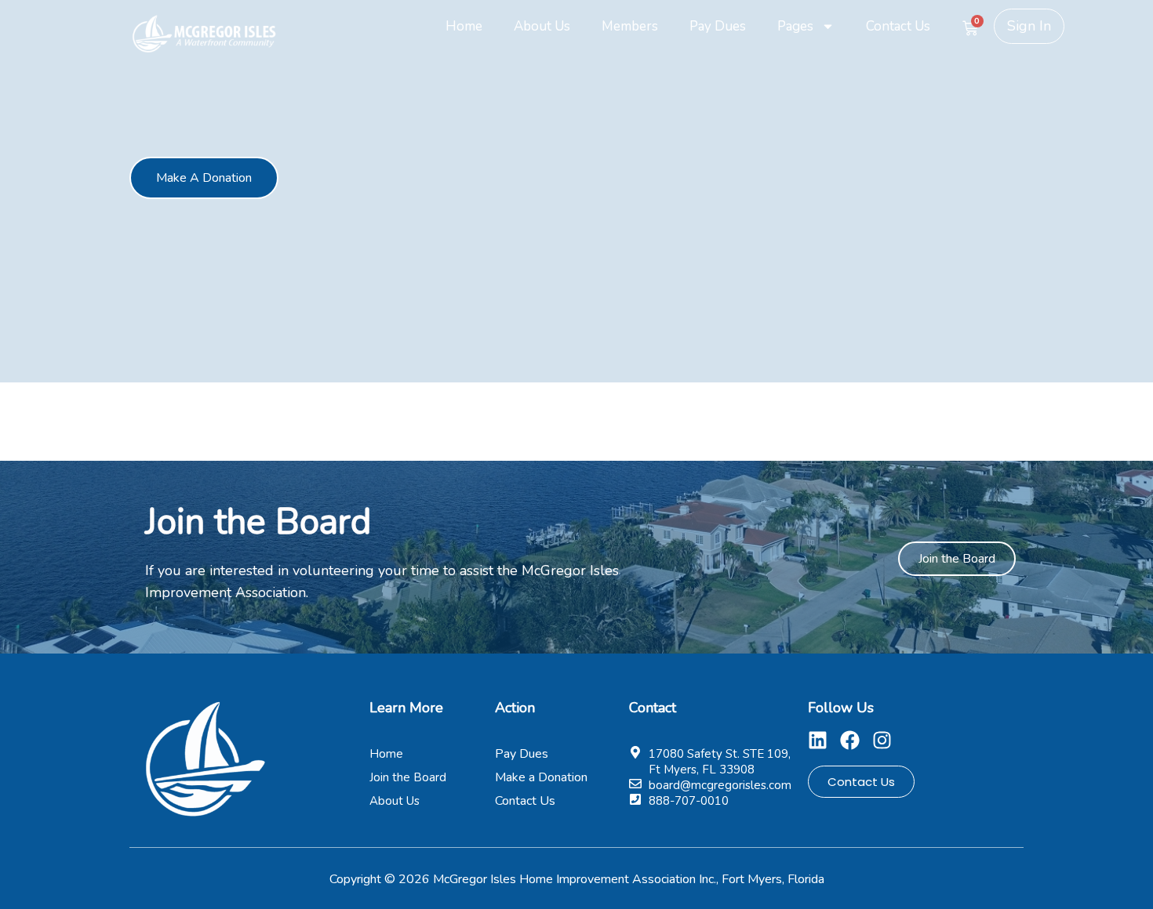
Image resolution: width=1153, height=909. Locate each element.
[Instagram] (882, 740)
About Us (542, 26)
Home (464, 26)
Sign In (1029, 25)
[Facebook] (850, 740)
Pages (795, 26)
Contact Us (898, 26)
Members (630, 26)
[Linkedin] (817, 740)
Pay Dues (717, 26)
